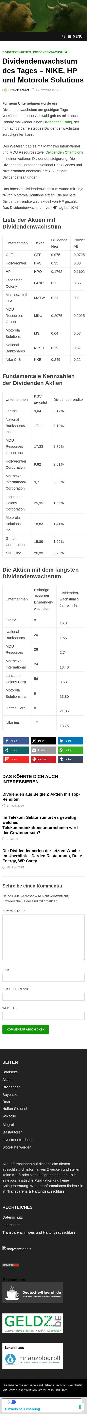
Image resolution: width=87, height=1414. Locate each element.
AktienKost (22, 89)
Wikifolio (9, 1116)
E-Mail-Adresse (15, 989)
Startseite (10, 1072)
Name (6, 970)
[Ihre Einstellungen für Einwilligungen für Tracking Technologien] (80, 1407)
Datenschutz (12, 1217)
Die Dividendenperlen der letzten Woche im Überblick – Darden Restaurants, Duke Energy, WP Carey (42, 855)
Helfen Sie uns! (14, 1109)
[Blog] (16, 1249)
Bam (64, 1390)
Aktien (7, 1080)
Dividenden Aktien (16, 52)
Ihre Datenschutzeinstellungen (46, 1402)
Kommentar (13, 910)
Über (6, 1102)
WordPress (46, 1390)
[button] (16, 740)
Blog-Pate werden (16, 1147)
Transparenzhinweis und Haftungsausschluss (38, 1232)
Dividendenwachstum (50, 52)
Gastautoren (12, 1132)
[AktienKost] (43, 16)
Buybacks (10, 1095)
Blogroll (8, 1125)
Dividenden (11, 1087)
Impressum (11, 1225)
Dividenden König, (58, 122)
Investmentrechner (17, 1140)
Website (9, 1008)
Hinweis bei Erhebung (22, 1409)
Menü (78, 36)
